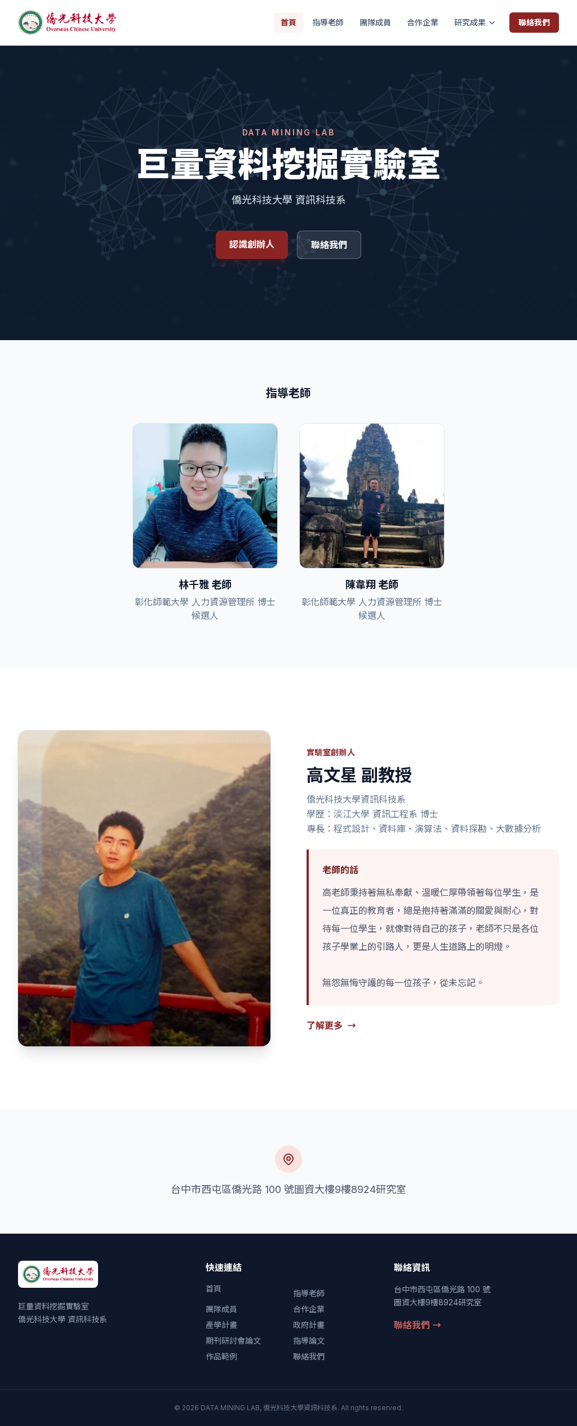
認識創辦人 (251, 244)
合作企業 (422, 22)
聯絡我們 (534, 22)
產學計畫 (221, 1325)
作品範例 (221, 1356)
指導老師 (328, 22)
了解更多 (325, 1025)
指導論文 (309, 1340)
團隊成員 (375, 22)
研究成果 (470, 22)
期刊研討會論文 (233, 1340)
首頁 (288, 22)
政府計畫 (309, 1325)
